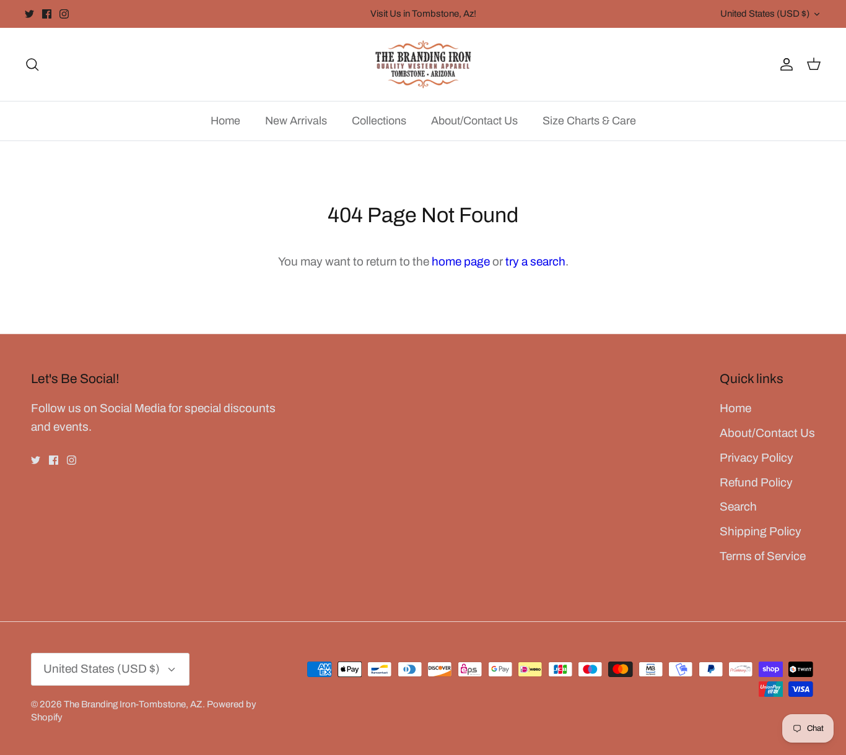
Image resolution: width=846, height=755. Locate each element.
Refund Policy (756, 482)
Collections (379, 120)
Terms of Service (763, 556)
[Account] (784, 64)
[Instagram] (64, 14)
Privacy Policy (756, 457)
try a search (535, 261)
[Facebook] (46, 14)
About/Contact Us (474, 120)
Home (225, 120)
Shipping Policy (760, 531)
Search (738, 506)
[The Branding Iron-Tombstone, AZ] (423, 64)
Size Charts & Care (589, 120)
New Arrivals (296, 120)
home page (461, 261)
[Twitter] (29, 14)
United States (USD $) (764, 14)
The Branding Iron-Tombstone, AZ (133, 704)
